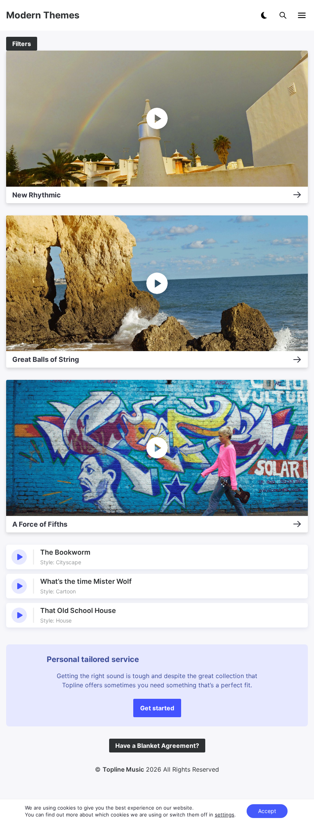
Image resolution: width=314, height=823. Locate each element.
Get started (157, 708)
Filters (21, 44)
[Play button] (19, 557)
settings (224, 815)
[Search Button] (283, 15)
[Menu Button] (302, 15)
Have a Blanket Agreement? (157, 745)
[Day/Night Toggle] (263, 15)
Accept (267, 811)
